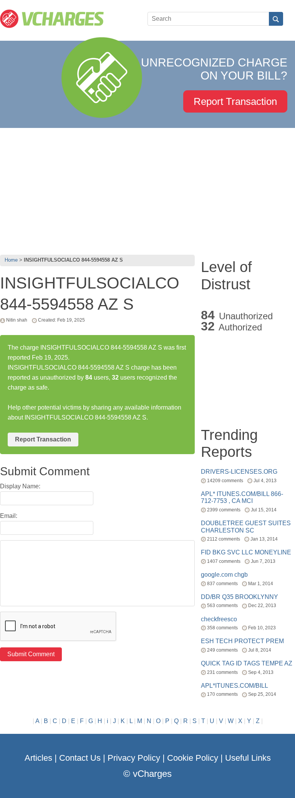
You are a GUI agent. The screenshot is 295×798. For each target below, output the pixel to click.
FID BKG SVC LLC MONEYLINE (246, 552)
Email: (8, 516)
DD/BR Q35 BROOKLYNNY (239, 597)
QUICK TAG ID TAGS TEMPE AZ (246, 663)
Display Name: (20, 486)
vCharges (152, 773)
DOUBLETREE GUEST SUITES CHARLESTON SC (246, 526)
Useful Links (248, 758)
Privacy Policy (134, 758)
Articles (38, 758)
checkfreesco (219, 619)
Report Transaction (235, 101)
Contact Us (80, 758)
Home (11, 260)
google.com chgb (224, 574)
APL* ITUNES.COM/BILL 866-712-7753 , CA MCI (242, 497)
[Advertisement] (147, 189)
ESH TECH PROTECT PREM (242, 641)
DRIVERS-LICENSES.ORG (239, 471)
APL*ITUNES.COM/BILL (234, 685)
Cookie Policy (192, 758)
